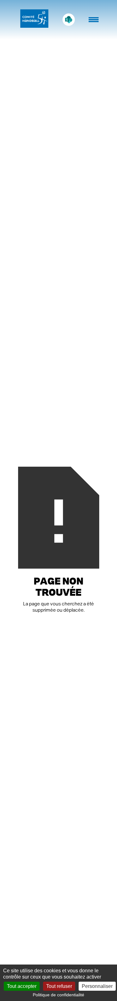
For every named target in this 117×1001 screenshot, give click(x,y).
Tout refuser (59, 986)
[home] (32, 19)
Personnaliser (97, 986)
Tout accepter (22, 986)
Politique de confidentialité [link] (58, 994)
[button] (94, 22)
